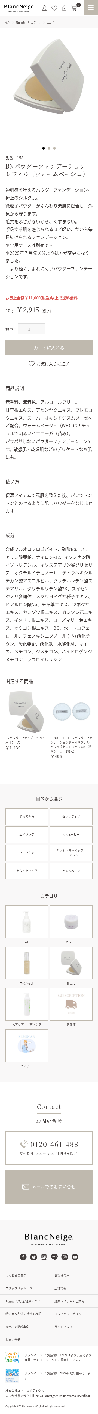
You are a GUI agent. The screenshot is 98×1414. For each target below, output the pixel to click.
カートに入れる (49, 347)
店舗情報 (60, 1288)
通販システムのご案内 (69, 1301)
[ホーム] (7, 22)
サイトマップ (63, 1327)
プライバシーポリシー (69, 1314)
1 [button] (43, 148)
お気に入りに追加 (53, 363)
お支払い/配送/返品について (24, 1301)
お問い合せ (12, 1339)
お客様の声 (61, 1275)
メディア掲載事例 (17, 1327)
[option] (49, 78)
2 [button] (49, 148)
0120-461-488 (54, 1144)
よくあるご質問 (15, 1275)
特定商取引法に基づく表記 (23, 1314)
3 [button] (54, 148)
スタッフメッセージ (18, 1288)
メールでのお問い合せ (54, 1186)
